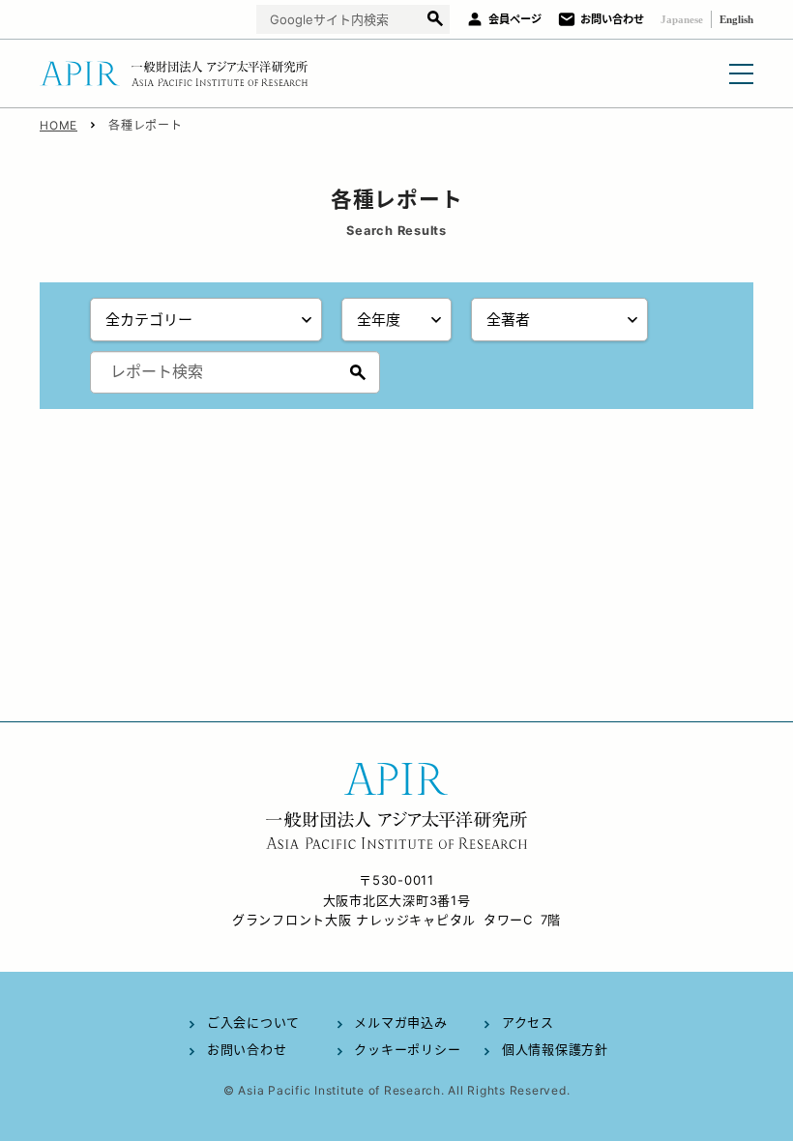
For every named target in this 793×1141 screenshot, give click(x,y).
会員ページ (515, 19)
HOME (58, 125)
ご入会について (253, 1022)
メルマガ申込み (400, 1022)
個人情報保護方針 (555, 1049)
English (736, 19)
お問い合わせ (612, 19)
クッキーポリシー (407, 1049)
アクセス (528, 1022)
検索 (435, 20)
